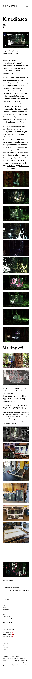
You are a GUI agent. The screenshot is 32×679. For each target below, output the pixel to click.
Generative (7, 660)
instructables (8, 393)
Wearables (10, 666)
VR (4, 666)
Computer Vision (13, 658)
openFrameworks (7, 409)
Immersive (15, 660)
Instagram (5, 643)
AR (22, 656)
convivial (11, 6)
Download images (8, 580)
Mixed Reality (7, 662)
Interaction (23, 660)
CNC (5, 658)
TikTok (4, 649)
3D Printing (6, 656)
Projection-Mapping (22, 664)
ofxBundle (5, 418)
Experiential (23, 658)
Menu (27, 6)
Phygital (24, 662)
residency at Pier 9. (10, 401)
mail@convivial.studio (9, 625)
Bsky (4, 645)
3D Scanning (15, 656)
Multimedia (16, 662)
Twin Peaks (11, 166)
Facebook (5, 647)
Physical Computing (9, 664)
